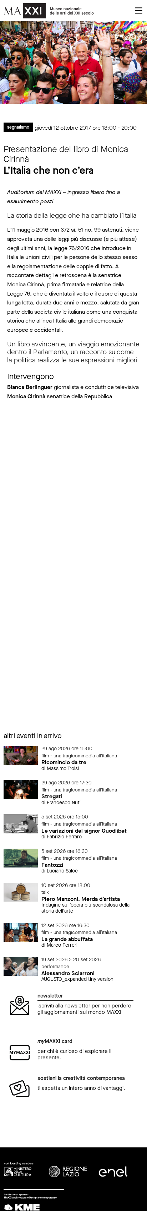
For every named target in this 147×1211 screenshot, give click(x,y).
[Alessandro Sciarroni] (21, 966)
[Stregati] (21, 789)
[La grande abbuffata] (21, 932)
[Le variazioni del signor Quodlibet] (21, 823)
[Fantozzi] (21, 857)
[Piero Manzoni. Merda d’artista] (21, 892)
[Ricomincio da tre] (21, 755)
